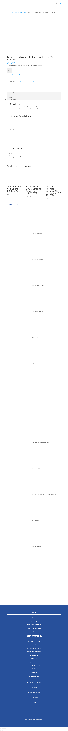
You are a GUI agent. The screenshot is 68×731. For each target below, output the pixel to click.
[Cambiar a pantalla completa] (2, 728)
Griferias (34, 658)
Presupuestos (35, 693)
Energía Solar (34, 655)
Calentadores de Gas (34, 652)
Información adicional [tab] (15, 95)
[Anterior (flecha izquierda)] (0, 730)
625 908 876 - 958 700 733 (35, 683)
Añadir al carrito (15, 75)
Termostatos (34, 669)
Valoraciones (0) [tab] (13, 99)
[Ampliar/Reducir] (0, 728)
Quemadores (34, 662)
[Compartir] (4, 728)
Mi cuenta (34, 621)
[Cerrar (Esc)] (5, 728)
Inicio (8, 12)
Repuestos (14, 12)
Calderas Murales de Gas (34, 648)
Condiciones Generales (34, 628)
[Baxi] (13, 88)
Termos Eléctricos (34, 665)
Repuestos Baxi (22, 12)
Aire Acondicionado (34, 641)
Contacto (34, 631)
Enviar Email (35, 688)
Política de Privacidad (34, 625)
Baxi (34, 82)
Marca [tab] (10, 97)
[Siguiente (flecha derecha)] (2, 730)
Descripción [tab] (12, 93)
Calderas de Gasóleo (34, 645)
